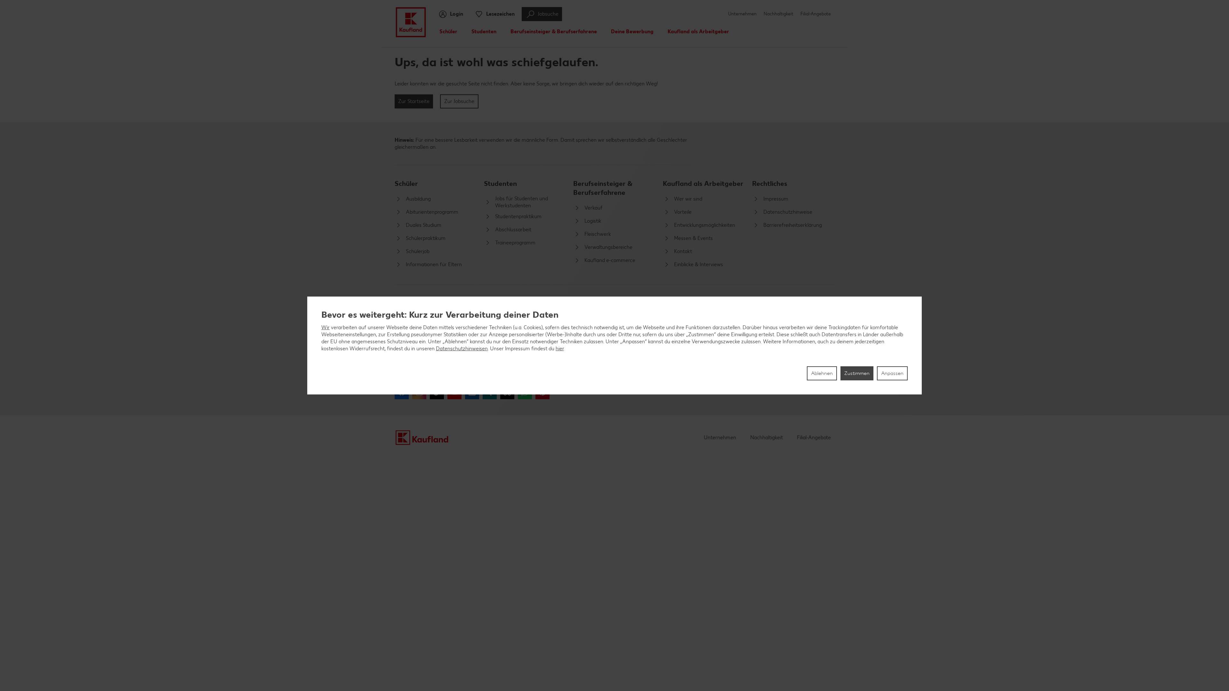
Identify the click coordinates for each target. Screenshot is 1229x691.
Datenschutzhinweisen (462, 349)
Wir (325, 327)
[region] (614, 345)
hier (560, 349)
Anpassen (892, 373)
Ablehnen (822, 373)
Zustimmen (857, 373)
